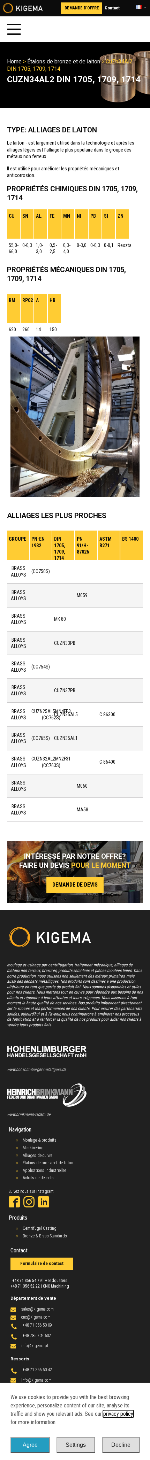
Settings (76, 1445)
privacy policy (118, 1414)
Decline (120, 1445)
